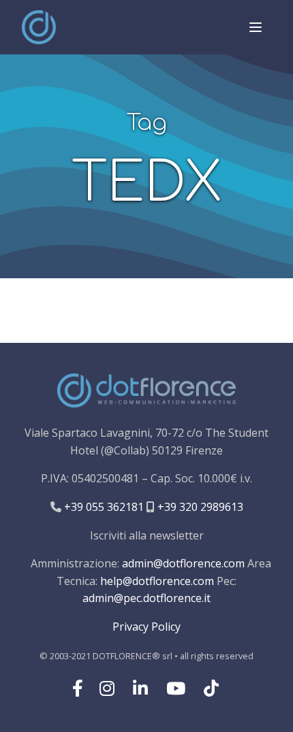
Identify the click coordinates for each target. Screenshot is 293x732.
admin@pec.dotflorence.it (146, 597)
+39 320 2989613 (199, 506)
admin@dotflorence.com (183, 563)
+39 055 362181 (102, 506)
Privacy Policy (146, 626)
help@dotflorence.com (157, 580)
